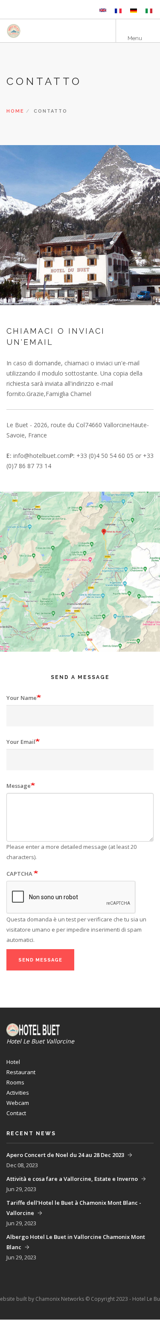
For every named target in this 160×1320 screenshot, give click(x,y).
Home (15, 111)
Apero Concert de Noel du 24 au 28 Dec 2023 (65, 1155)
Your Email (20, 742)
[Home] (36, 31)
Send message (40, 960)
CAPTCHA (20, 873)
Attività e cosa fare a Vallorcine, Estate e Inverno (72, 1179)
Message (18, 786)
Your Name (21, 698)
